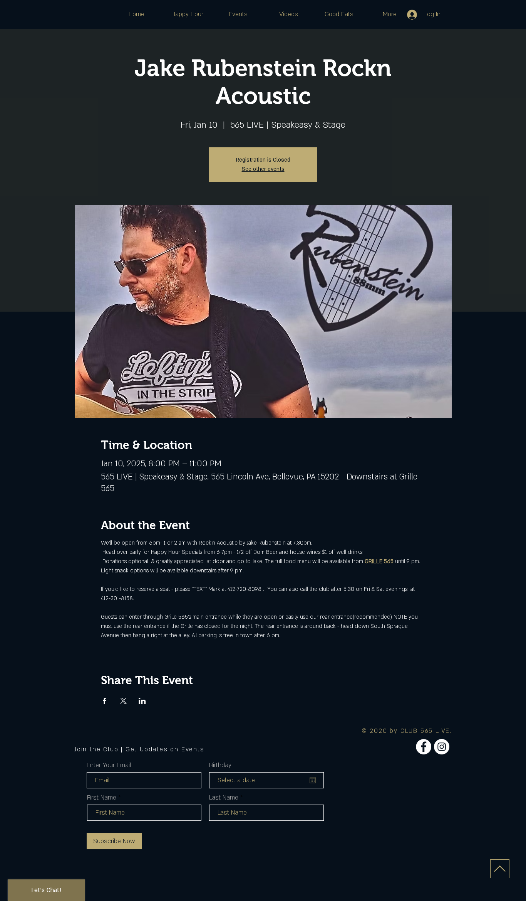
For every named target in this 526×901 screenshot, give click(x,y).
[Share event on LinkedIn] (142, 701)
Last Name (223, 797)
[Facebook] (423, 746)
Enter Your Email (109, 765)
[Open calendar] (313, 780)
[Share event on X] (123, 701)
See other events (263, 169)
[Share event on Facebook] (104, 701)
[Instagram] (441, 746)
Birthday (220, 765)
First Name (101, 797)
